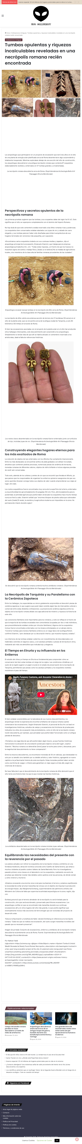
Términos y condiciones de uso (13, 1128)
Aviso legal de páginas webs (12, 1109)
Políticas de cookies (9, 1125)
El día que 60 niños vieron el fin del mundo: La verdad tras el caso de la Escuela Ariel (35, 1055)
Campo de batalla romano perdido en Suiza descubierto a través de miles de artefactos (15, 1030)
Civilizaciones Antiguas (18, 33)
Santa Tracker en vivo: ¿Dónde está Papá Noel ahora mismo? (27, 1058)
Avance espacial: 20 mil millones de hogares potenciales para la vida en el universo (34, 1061)
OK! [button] (57, 1140)
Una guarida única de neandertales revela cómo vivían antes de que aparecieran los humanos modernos (65, 1031)
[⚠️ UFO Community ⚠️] (41, 15)
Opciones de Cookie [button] (44, 1140)
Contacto (6, 1113)
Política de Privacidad (10, 1121)
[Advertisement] (41, 136)
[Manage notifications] (77, 1139)
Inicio (8, 33)
